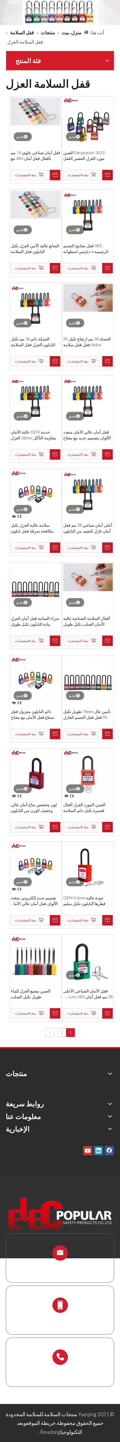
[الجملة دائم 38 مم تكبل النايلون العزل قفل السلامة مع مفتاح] (35, 308)
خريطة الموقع (41, 1423)
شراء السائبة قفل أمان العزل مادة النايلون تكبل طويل (35, 621)
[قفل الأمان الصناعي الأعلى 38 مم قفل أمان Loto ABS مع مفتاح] (88, 960)
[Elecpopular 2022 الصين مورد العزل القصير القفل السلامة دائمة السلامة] (88, 121)
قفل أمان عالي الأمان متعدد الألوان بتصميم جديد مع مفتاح (87, 434)
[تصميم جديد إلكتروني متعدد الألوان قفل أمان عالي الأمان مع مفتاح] (35, 867)
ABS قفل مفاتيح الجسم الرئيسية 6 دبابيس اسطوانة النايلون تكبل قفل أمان (85, 249)
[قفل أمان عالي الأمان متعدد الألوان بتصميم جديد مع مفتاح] (88, 401)
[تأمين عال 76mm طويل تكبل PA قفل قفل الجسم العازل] (88, 680)
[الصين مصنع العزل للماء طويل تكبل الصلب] (35, 960)
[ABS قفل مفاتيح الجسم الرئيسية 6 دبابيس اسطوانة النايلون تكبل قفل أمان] (88, 215)
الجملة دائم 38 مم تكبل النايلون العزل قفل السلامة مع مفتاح (33, 342)
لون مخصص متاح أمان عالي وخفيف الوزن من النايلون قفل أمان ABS (34, 807)
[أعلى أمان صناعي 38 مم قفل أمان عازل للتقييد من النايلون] (88, 494)
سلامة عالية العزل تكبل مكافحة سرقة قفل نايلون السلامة (32, 528)
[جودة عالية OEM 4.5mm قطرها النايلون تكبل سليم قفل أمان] (88, 867)
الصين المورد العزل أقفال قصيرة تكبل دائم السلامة (84, 807)
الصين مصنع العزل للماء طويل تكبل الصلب (30, 993)
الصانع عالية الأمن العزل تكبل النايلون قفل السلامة (35, 248)
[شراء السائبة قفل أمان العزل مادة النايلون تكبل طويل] (35, 587)
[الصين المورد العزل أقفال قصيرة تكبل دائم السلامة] (88, 773)
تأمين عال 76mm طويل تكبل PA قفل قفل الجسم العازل (87, 714)
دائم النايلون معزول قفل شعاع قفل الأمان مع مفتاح (32, 714)
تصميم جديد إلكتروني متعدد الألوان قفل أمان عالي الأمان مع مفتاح (34, 901)
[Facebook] (109, 1150)
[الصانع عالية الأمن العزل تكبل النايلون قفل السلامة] (35, 204)
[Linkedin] (98, 1150)
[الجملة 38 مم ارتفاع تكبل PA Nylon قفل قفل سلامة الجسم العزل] (88, 297)
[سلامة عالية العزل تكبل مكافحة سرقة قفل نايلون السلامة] (35, 494)
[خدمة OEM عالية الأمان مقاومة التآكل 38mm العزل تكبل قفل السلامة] (35, 401)
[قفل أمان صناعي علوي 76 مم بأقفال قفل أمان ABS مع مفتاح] (35, 111)
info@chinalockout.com (60, 1267)
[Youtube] (87, 1150)
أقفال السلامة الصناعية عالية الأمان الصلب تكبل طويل (86, 621)
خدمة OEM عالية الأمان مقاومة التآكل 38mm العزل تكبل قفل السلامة (33, 435)
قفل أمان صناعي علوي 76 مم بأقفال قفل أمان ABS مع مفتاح (35, 155)
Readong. (50, 1432)
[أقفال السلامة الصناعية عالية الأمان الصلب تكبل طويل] (88, 576)
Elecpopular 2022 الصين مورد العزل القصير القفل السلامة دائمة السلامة (84, 155)
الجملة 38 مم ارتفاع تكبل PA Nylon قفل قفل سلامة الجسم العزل (87, 342)
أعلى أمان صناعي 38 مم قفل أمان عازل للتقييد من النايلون (87, 528)
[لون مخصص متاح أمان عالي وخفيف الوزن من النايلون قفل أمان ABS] (35, 773)
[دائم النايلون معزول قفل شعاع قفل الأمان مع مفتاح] (35, 680)
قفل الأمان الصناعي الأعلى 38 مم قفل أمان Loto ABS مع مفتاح (88, 994)
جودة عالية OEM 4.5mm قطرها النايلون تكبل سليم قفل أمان (84, 901)
